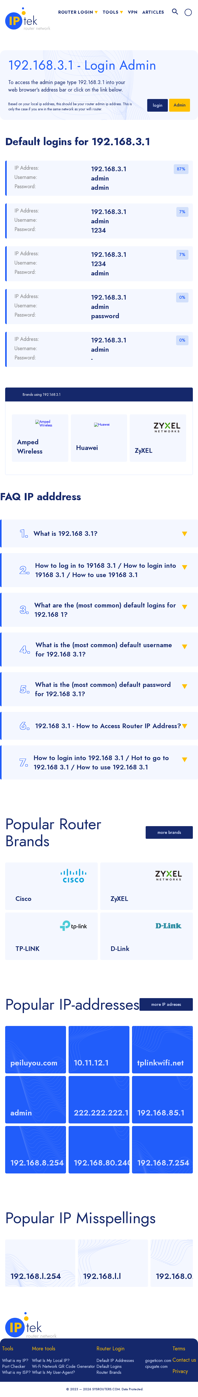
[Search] (175, 12)
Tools (110, 12)
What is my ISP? (16, 1372)
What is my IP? (15, 1360)
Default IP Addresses (115, 1360)
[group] (40, 1263)
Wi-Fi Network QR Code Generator (63, 1366)
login (157, 105)
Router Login (75, 12)
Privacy (180, 1371)
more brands (169, 832)
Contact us (184, 1360)
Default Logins (109, 1366)
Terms (178, 1348)
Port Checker (13, 1366)
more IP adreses (166, 1004)
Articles (153, 12)
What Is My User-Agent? (53, 1372)
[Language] (188, 12)
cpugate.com (156, 1366)
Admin (180, 105)
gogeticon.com (158, 1360)
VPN (132, 12)
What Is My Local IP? (51, 1360)
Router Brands (108, 1372)
